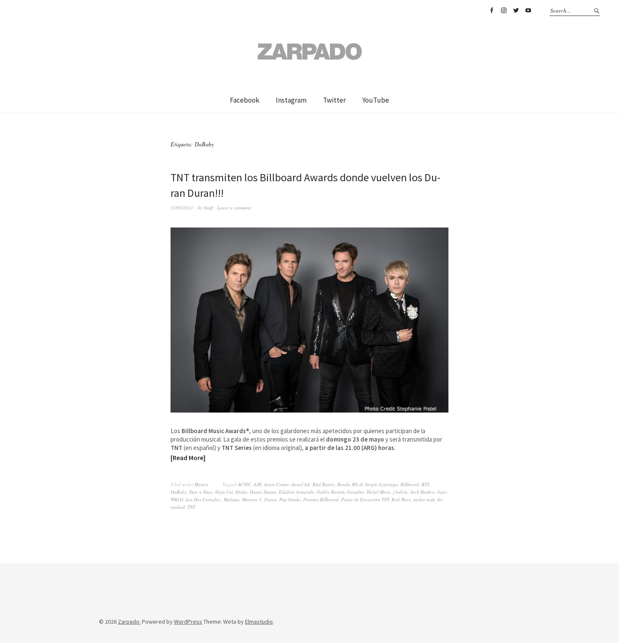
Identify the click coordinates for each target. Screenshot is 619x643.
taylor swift (424, 499)
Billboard (409, 484)
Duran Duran (263, 492)
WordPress (188, 621)
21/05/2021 (182, 207)
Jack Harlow (422, 492)
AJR (257, 484)
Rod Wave (401, 499)
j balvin (400, 492)
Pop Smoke (290, 499)
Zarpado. (129, 621)
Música (201, 484)
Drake (241, 492)
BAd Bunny (323, 484)
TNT (191, 507)
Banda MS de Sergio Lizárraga (367, 484)
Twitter (516, 10)
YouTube (528, 10)
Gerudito (355, 492)
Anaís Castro (276, 484)
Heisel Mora (378, 492)
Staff (208, 207)
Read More (188, 457)
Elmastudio (259, 621)
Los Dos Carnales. (203, 499)
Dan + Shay (201, 492)
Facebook (491, 10)
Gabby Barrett (330, 492)
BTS (426, 484)
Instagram (503, 10)
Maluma (232, 499)
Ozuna (270, 499)
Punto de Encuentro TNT (365, 499)
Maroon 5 (251, 499)
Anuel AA (300, 484)
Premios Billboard (321, 499)
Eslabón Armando (296, 492)
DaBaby (179, 492)
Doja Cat (224, 492)
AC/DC (244, 484)
